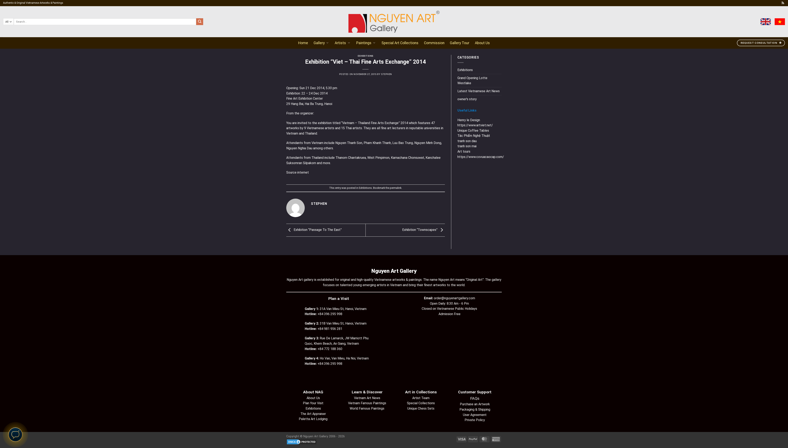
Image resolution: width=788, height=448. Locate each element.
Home (303, 43)
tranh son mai (466, 146)
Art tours (463, 151)
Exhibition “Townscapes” (420, 230)
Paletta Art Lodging (313, 419)
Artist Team (421, 398)
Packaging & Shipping (474, 409)
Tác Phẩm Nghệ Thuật (473, 136)
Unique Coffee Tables (473, 130)
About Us (482, 43)
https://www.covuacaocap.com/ (480, 157)
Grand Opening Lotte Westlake (472, 80)
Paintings (363, 43)
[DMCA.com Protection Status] (301, 441)
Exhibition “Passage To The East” (317, 230)
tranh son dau (467, 141)
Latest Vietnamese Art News (478, 91)
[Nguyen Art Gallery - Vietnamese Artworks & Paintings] (394, 22)
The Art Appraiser (313, 414)
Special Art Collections (399, 43)
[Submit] (199, 21)
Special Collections (421, 403)
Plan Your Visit (313, 403)
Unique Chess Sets (420, 408)
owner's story (467, 99)
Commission (434, 43)
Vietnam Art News (367, 398)
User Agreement (475, 415)
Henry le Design (468, 120)
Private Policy (475, 420)
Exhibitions (365, 56)
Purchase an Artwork (475, 404)
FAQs (474, 398)
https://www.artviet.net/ (475, 125)
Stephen (386, 74)
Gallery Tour (459, 43)
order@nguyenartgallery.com (454, 298)
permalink (395, 187)
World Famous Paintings (367, 408)
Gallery (319, 43)
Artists (340, 43)
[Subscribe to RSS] (783, 3)
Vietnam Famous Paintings (367, 403)
